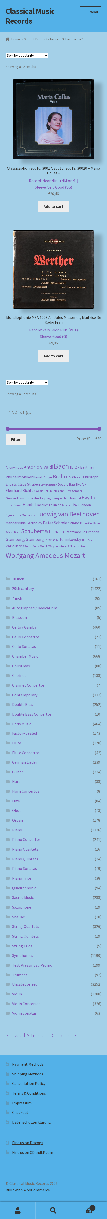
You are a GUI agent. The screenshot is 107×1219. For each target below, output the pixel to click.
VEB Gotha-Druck (29, 546)
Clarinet (19, 675)
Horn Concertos (25, 791)
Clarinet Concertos (28, 685)
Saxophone (21, 907)
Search (53, 1210)
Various (12, 546)
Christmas (21, 665)
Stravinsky (51, 540)
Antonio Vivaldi (38, 467)
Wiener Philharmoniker (72, 546)
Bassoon (19, 617)
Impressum (22, 1102)
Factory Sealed (24, 733)
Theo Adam (88, 540)
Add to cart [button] (53, 206)
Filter (15, 439)
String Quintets (25, 936)
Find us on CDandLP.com (32, 1152)
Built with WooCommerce (28, 1189)
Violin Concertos (26, 1003)
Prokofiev (86, 523)
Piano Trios (22, 878)
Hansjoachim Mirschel (66, 498)
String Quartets (25, 926)
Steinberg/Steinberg (25, 539)
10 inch (18, 578)
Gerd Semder (73, 491)
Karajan (66, 505)
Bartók (74, 467)
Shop (28, 39)
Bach (61, 466)
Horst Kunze (14, 505)
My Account (18, 1210)
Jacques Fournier (49, 505)
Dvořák (81, 484)
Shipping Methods (27, 1073)
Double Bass (66, 484)
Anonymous (14, 467)
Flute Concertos (26, 752)
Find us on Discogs (27, 1142)
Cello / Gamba (24, 627)
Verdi (44, 546)
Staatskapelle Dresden (82, 532)
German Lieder (24, 762)
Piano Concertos (26, 839)
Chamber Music (25, 656)
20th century (23, 588)
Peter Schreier (56, 523)
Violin (17, 993)
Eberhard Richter (20, 490)
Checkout (20, 1112)
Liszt (75, 504)
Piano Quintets (25, 858)
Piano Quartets (25, 849)
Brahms (62, 476)
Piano (74, 523)
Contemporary (24, 694)
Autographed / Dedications (35, 607)
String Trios (22, 945)
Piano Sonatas (24, 868)
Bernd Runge (42, 477)
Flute (16, 742)
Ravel (96, 523)
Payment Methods (27, 1064)
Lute (16, 800)
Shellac (18, 916)
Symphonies (22, 955)
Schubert (32, 531)
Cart (82, 1206)
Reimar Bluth (13, 532)
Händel (29, 504)
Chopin (77, 477)
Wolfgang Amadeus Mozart (45, 555)
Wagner (53, 546)
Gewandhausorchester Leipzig (28, 498)
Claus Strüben (29, 484)
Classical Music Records (30, 16)
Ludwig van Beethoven (68, 514)
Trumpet (19, 974)
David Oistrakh (49, 484)
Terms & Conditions (29, 1093)
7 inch (17, 598)
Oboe (16, 810)
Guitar (17, 771)
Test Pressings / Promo (32, 965)
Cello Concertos (26, 636)
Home (15, 39)
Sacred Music (23, 897)
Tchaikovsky (70, 539)
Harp (16, 781)
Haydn (88, 498)
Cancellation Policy (28, 1083)
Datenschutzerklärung (31, 1122)
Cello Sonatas (24, 646)
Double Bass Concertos (32, 714)
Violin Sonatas (24, 1013)
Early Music (21, 723)
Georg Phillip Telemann (50, 491)
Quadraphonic (24, 887)
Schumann (54, 531)
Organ (17, 820)
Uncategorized (24, 984)
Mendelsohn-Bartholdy (24, 523)
